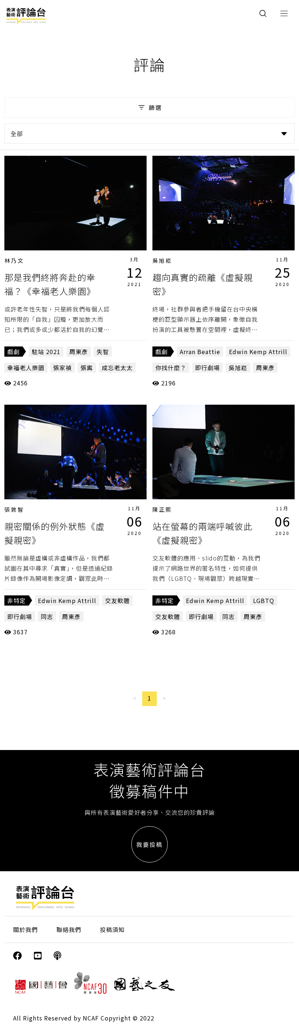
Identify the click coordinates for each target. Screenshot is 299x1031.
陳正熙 (162, 509)
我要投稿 (149, 844)
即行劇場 (207, 367)
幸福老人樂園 (25, 367)
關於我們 (25, 929)
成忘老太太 (117, 367)
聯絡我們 (69, 929)
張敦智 (14, 509)
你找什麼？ (170, 367)
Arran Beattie (200, 351)
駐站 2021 (46, 351)
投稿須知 (112, 929)
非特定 (16, 600)
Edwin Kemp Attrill (258, 351)
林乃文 (14, 260)
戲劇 (13, 351)
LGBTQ (263, 600)
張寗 (87, 367)
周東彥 (78, 351)
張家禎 (62, 367)
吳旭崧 (162, 260)
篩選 (155, 107)
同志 (47, 616)
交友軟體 (117, 600)
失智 (103, 351)
